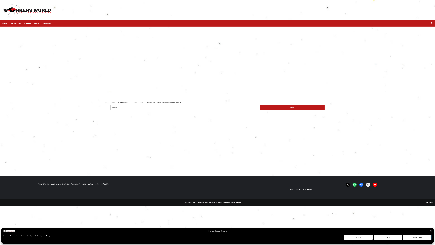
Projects (27, 23)
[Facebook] (361, 185)
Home (4, 23)
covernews (226, 202)
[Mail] (368, 185)
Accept (358, 237)
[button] (430, 231)
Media (36, 23)
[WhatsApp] (355, 185)
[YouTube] (375, 185)
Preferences (417, 237)
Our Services (15, 23)
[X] (348, 185)
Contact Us (47, 23)
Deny (388, 237)
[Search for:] (185, 107)
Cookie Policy (428, 202)
